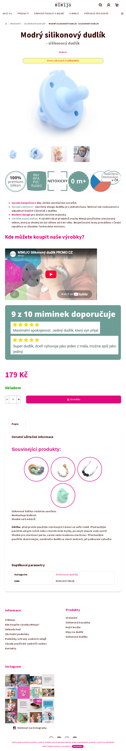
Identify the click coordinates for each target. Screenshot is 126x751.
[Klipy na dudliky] (63, 469)
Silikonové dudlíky (67, 574)
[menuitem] (7, 13)
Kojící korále (73, 627)
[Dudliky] (63, 495)
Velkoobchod (13, 629)
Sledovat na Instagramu (32, 728)
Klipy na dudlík (74, 632)
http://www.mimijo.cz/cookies (56, 746)
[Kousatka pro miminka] (36, 469)
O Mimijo (10, 620)
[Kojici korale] (89, 469)
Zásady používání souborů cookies (26, 644)
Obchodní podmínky (17, 634)
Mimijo (63, 52)
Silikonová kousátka (78, 622)
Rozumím (78, 746)
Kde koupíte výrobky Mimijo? (22, 625)
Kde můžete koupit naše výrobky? (44, 237)
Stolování (71, 618)
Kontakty (10, 648)
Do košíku (75, 399)
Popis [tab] (15, 424)
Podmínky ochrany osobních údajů (25, 639)
